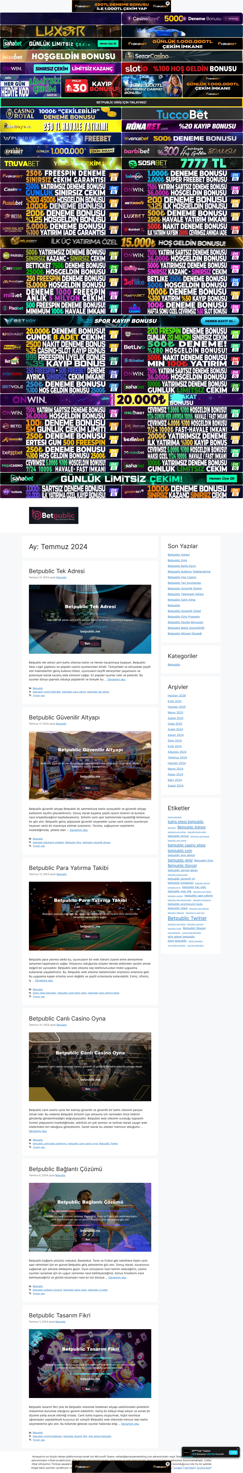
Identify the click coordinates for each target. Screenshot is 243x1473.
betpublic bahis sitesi (75, 1289)
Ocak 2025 (175, 723)
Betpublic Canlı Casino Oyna (67, 1018)
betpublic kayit (174, 887)
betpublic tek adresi (98, 691)
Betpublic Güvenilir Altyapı (64, 717)
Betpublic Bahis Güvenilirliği (186, 628)
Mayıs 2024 (175, 768)
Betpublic (38, 688)
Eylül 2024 (175, 746)
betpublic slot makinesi (199, 909)
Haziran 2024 (177, 763)
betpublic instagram (181, 882)
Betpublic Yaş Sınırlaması (184, 583)
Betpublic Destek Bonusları (185, 622)
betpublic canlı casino (177, 840)
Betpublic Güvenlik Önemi (185, 588)
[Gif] (121, 242)
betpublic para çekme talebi (179, 900)
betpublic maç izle (179, 891)
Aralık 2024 (175, 729)
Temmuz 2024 (177, 757)
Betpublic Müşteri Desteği (185, 633)
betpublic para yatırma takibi (103, 992)
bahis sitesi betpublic (44, 992)
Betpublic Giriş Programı (184, 616)
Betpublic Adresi (179, 554)
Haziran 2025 (177, 707)
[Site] (60, 176)
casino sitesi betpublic (191, 933)
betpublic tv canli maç (195, 913)
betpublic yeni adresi (177, 924)
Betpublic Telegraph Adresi (186, 594)
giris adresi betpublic (99, 1436)
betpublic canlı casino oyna (83, 1143)
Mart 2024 (175, 780)
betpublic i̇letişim (202, 883)
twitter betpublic (195, 941)
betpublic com (180, 850)
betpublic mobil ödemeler (47, 691)
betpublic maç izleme (202, 892)
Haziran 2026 (177, 695)
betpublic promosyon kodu (185, 904)
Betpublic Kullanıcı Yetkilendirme (189, 571)
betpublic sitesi (178, 908)
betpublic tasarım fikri (75, 1436)
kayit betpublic (177, 940)
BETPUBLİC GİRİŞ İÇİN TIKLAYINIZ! (122, 102)
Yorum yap (39, 695)
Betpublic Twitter (108, 1143)
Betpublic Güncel (182, 865)
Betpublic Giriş (73, 842)
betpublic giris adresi (181, 855)
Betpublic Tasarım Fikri (59, 1315)
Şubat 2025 (175, 718)
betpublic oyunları (98, 1289)
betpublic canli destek (199, 836)
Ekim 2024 (175, 740)
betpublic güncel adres (183, 870)
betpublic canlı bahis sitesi (72, 992)
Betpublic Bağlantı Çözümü (65, 1168)
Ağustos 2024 (177, 752)
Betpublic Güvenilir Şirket (184, 611)
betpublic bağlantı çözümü (47, 1289)
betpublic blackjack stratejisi (48, 842)
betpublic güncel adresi (178, 875)
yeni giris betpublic (195, 945)
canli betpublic (174, 933)
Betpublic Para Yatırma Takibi (68, 867)
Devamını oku (116, 679)
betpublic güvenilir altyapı (96, 842)
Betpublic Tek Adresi (57, 570)
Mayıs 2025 (175, 712)
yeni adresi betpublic (177, 945)
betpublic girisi (180, 860)
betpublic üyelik (174, 929)
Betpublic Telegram (176, 913)
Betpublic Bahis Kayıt (182, 566)
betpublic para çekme (74, 691)
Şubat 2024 (175, 785)
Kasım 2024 (176, 735)
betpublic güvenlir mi (181, 878)
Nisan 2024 (175, 774)
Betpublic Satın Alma (181, 599)
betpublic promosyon (202, 900)
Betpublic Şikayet (194, 928)
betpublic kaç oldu (194, 887)
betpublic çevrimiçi (195, 924)
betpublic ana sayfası (177, 832)
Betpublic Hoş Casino (182, 577)
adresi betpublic (175, 817)
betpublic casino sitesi (186, 845)
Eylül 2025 (175, 701)
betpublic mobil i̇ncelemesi (47, 1436)
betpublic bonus (178, 836)
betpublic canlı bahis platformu (50, 1143)
